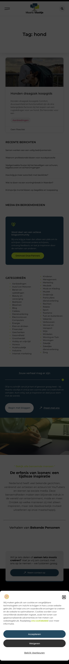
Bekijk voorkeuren (34, 652)
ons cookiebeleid (39, 620)
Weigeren (34, 643)
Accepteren (34, 634)
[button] (64, 597)
